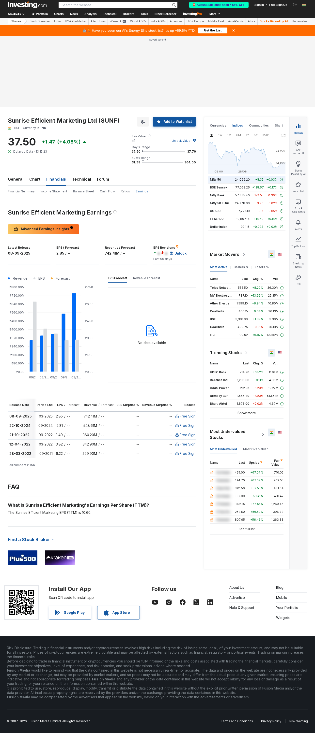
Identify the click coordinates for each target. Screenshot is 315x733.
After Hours (98, 21)
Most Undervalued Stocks (227, 434)
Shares (16, 21)
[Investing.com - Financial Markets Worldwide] (27, 4)
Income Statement (54, 191)
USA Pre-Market (75, 21)
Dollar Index (218, 227)
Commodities (259, 125)
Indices (237, 125)
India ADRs (158, 21)
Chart (34, 179)
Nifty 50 (215, 179)
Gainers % (241, 267)
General (15, 179)
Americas (176, 21)
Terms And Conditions (237, 721)
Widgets (283, 618)
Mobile (281, 597)
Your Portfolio (287, 607)
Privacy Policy (271, 721)
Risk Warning (298, 721)
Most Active (218, 267)
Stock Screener (165, 14)
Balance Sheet (83, 191)
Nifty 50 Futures (221, 203)
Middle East (216, 21)
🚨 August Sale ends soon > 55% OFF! (219, 5)
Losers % (262, 267)
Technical (81, 179)
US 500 (215, 211)
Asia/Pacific (236, 21)
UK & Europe (195, 21)
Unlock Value (181, 141)
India (57, 21)
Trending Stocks (226, 352)
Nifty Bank (217, 195)
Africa (251, 21)
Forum (103, 179)
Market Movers (224, 254)
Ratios (125, 191)
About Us (236, 587)
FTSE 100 (216, 219)
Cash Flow (107, 191)
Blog (280, 587)
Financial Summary (21, 191)
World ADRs (138, 21)
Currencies (218, 125)
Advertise (237, 597)
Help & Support (241, 607)
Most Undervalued (223, 449)
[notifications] (295, 4)
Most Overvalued (255, 449)
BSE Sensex (218, 187)
